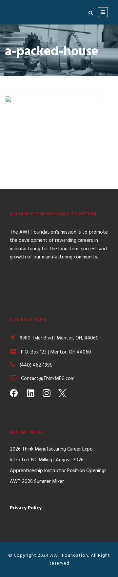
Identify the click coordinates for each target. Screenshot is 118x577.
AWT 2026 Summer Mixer (37, 482)
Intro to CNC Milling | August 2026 (47, 460)
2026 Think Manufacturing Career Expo (51, 449)
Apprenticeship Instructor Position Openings (58, 471)
